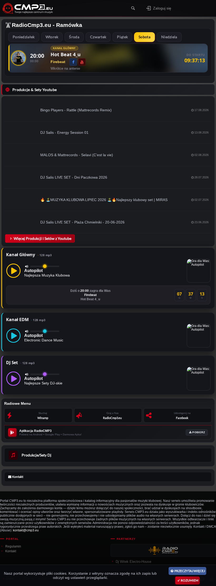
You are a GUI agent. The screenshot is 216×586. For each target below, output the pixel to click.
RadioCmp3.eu (31, 25)
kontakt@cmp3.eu (26, 530)
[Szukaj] (133, 8)
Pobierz (198, 432)
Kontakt (10, 551)
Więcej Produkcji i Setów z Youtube (42, 238)
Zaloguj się (162, 8)
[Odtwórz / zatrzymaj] (13, 270)
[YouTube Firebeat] (82, 62)
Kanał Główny (29, 255)
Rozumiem (189, 580)
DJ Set (20, 362)
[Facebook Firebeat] (73, 62)
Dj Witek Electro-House (133, 562)
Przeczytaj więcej (189, 571)
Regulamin (13, 546)
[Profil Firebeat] (18, 58)
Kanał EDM (25, 319)
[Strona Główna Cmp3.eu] (45, 8)
